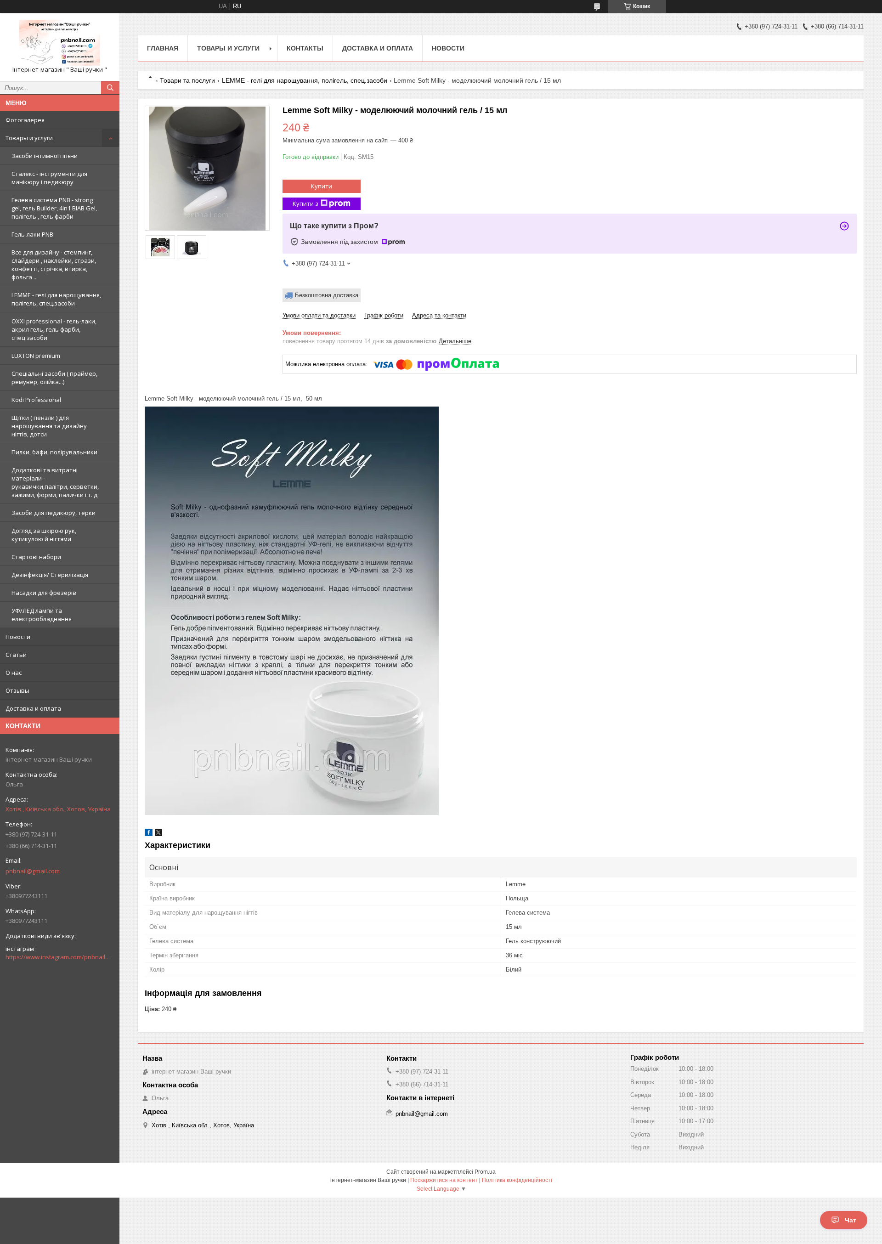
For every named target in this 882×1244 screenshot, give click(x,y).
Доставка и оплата (33, 708)
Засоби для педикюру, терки (53, 513)
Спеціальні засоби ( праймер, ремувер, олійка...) (54, 377)
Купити (321, 186)
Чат (850, 1220)
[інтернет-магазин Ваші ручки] (60, 43)
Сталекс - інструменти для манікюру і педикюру (49, 178)
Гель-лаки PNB (32, 234)
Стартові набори (36, 557)
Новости (18, 637)
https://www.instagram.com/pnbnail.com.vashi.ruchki (60, 957)
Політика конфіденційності (517, 1180)
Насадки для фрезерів (43, 592)
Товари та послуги (187, 80)
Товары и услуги (29, 138)
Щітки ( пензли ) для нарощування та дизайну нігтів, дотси (49, 425)
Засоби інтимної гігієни (44, 156)
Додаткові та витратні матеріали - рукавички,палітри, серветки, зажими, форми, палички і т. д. (55, 482)
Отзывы (17, 690)
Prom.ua (485, 1172)
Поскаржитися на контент (444, 1180)
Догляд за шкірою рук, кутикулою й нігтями (43, 534)
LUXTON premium (35, 355)
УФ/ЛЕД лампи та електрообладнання (41, 614)
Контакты (305, 48)
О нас (14, 672)
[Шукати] (110, 88)
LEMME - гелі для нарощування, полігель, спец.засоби (56, 299)
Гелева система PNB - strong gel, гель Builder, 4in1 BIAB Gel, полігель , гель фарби (54, 208)
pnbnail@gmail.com (33, 871)
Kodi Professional (36, 400)
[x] (158, 834)
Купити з (305, 203)
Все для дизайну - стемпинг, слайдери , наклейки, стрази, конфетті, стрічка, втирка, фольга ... (53, 264)
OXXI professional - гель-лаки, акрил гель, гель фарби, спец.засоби (53, 329)
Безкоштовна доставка (326, 295)
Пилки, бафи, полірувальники (54, 452)
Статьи (16, 654)
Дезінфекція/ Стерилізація (49, 575)
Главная (162, 48)
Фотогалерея (25, 120)
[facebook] (149, 834)
